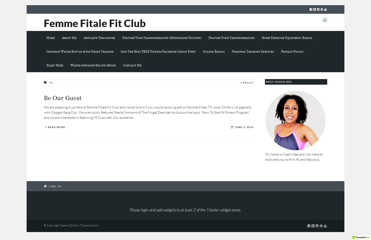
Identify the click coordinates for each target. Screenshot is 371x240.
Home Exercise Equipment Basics (287, 38)
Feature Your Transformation (231, 38)
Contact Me (132, 65)
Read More (56, 127)
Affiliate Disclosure (99, 38)
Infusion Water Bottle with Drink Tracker (80, 51)
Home (50, 38)
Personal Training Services (253, 51)
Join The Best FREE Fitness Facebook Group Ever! (158, 51)
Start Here (54, 65)
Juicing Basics (214, 51)
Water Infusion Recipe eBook (93, 65)
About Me (69, 38)
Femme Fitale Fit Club (95, 23)
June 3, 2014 (244, 127)
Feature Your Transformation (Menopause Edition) (161, 38)
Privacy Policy (292, 51)
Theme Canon (89, 225)
